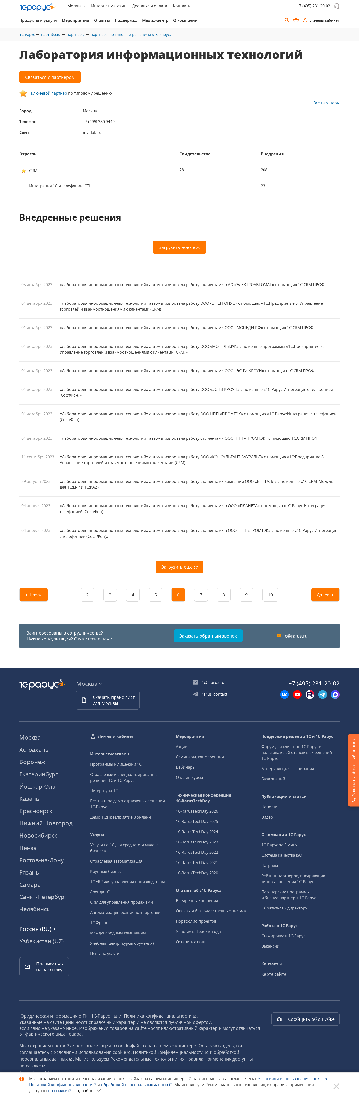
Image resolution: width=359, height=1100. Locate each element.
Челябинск (34, 909)
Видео (267, 817)
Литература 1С (104, 790)
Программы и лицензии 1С (116, 764)
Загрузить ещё (177, 567)
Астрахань (34, 749)
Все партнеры (326, 103)
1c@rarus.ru (295, 636)
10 (270, 595)
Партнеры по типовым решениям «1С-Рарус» (130, 34)
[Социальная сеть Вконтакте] (284, 694)
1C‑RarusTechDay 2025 (197, 821)
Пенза (28, 848)
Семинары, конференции (200, 757)
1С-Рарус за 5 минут (280, 845)
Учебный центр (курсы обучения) (122, 943)
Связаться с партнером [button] (50, 77)
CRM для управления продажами (121, 902)
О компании (185, 20)
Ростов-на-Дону (41, 860)
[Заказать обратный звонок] (337, 6)
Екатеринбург (38, 774)
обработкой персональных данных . (137, 1084)
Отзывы (102, 20)
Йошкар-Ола (37, 786)
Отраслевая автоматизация (116, 861)
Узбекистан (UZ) (41, 941)
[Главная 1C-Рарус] (37, 7)
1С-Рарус (27, 34)
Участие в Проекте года (198, 931)
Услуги (97, 834)
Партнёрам (51, 34)
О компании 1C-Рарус (283, 834)
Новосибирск (38, 835)
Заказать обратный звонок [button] (208, 636)
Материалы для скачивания (287, 768)
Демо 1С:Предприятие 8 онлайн (120, 817)
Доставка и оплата (149, 6)
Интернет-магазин (108, 6)
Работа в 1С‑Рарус (279, 925)
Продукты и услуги (38, 20)
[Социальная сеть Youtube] (297, 694)
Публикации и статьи (284, 796)
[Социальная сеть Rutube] (310, 694)
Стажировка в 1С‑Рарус (283, 936)
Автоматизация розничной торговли (125, 912)
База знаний (273, 779)
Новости (269, 806)
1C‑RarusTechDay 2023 (197, 842)
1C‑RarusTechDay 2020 (197, 873)
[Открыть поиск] (287, 20)
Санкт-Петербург (43, 897)
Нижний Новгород (46, 823)
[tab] (38, 20)
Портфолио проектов (196, 921)
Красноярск (35, 811)
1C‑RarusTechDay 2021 (197, 862)
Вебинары (185, 767)
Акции (182, 746)
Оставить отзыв (190, 941)
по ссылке (30, 1066)
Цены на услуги (104, 953)
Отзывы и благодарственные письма (211, 911)
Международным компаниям (118, 933)
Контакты (182, 6)
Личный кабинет (116, 736)
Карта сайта (273, 974)
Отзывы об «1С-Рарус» (198, 890)
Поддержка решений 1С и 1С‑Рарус (297, 736)
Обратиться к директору (284, 908)
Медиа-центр (155, 20)
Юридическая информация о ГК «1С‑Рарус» (66, 1016)
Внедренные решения (197, 900)
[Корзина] (296, 20)
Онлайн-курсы (189, 777)
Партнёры (75, 34)
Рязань (29, 872)
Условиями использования (293, 1078)
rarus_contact (214, 694)
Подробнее (84, 1090)
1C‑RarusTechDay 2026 (197, 811)
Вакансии (270, 946)
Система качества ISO (281, 855)
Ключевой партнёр (49, 93)
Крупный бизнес (106, 871)
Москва (30, 737)
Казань (29, 799)
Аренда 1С (100, 892)
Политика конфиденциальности (158, 1016)
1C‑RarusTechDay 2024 (197, 831)
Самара (30, 884)
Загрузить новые (177, 247)
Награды (269, 865)
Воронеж (32, 762)
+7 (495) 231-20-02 (313, 6)
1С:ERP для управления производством (127, 881)
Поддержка (126, 20)
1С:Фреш (98, 922)
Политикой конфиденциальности (61, 1084)
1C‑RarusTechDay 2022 (197, 852)
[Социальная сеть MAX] (335, 694)
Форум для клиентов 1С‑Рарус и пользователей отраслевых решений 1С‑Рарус (296, 752)
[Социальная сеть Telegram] (322, 694)
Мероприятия (75, 20)
